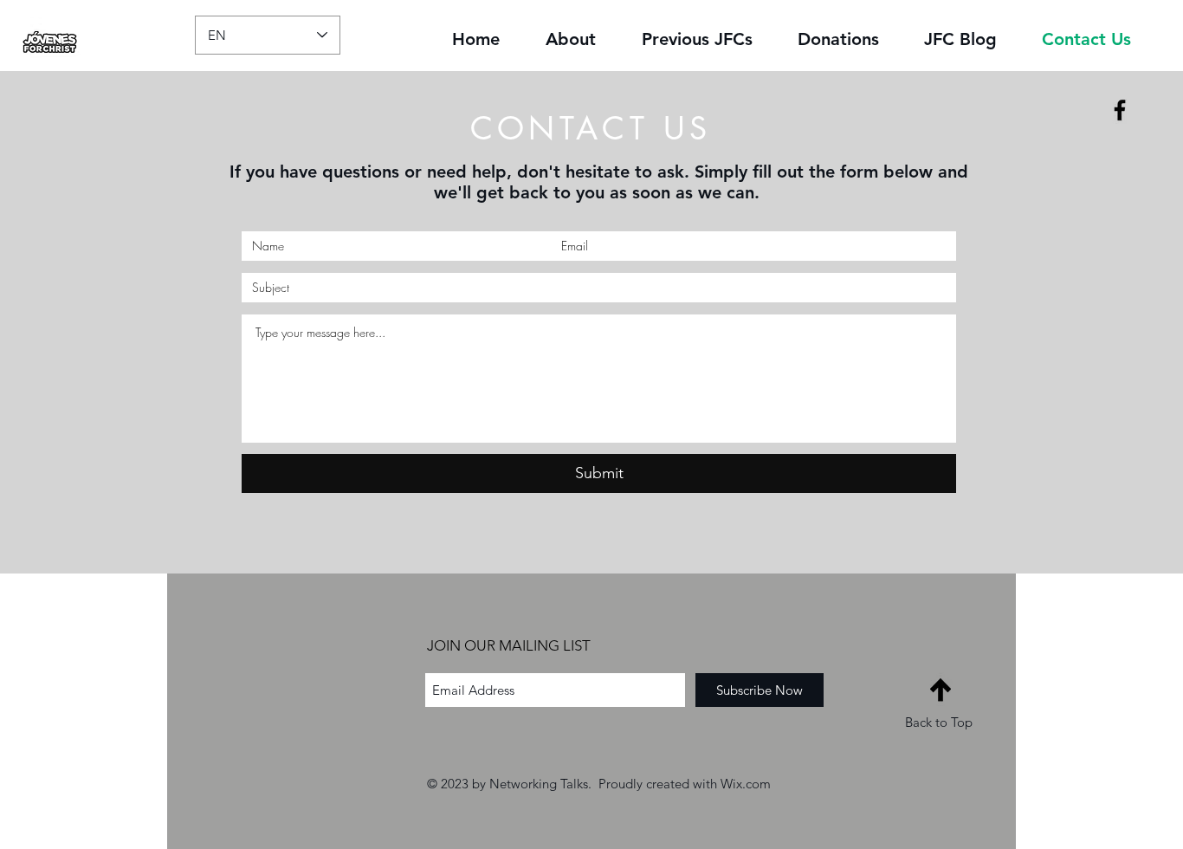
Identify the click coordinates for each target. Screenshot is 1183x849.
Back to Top (939, 722)
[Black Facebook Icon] (1120, 110)
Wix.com (746, 783)
